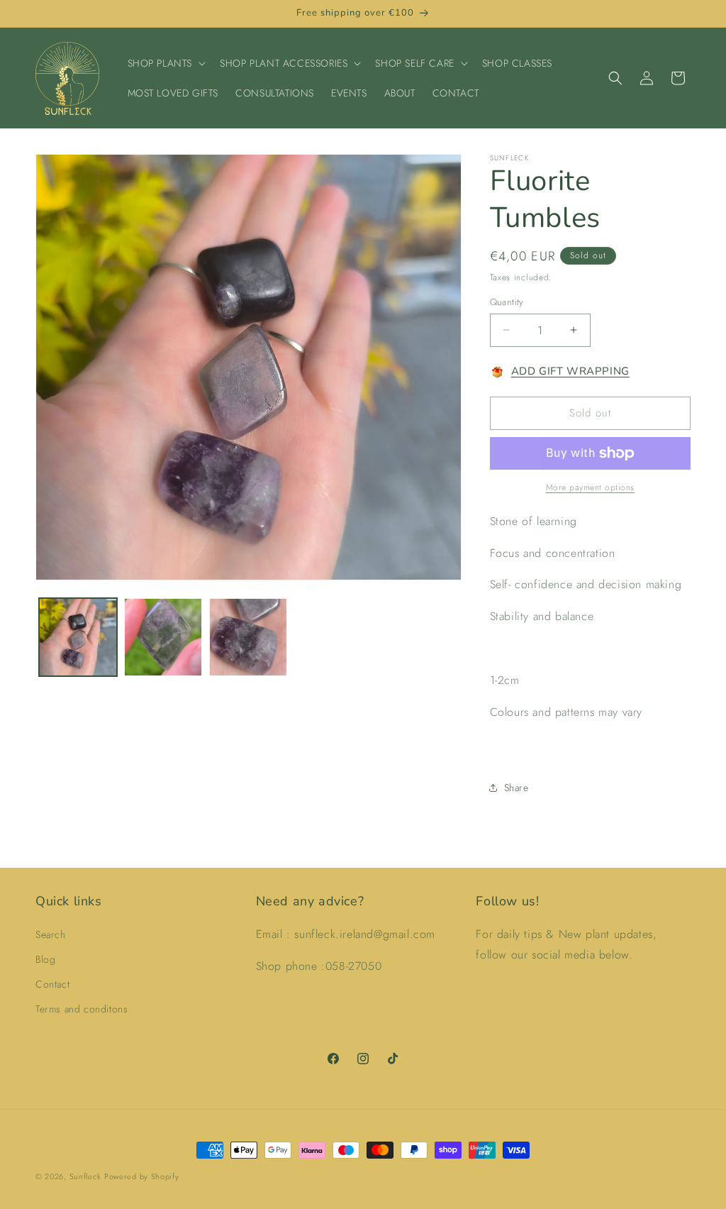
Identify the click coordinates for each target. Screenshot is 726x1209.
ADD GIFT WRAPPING (570, 371)
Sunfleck (85, 1176)
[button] (165, 63)
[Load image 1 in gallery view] (78, 637)
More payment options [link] (590, 487)
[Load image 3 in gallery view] (248, 637)
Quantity (507, 302)
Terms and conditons (81, 1009)
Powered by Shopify (141, 1176)
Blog (45, 959)
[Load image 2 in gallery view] (163, 637)
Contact (52, 984)
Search (50, 934)
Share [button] (516, 787)
